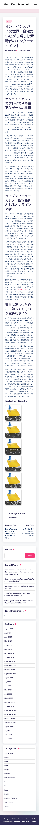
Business (7, 774)
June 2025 (8, 686)
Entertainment (9, 778)
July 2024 (7, 731)
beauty (7, 757)
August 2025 (9, 678)
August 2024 (9, 727)
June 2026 (8, 637)
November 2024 (10, 714)
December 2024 (10, 710)
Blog (9, 21)
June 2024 (8, 735)
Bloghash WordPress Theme (25, 821)
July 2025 (7, 682)
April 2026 (8, 645)
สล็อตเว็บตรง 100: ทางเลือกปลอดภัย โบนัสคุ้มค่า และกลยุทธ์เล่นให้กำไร (19, 580)
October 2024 (9, 718)
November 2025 (10, 665)
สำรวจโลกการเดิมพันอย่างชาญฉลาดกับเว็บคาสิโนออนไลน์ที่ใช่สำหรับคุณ (19, 594)
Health (6, 794)
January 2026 (9, 657)
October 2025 (9, 670)
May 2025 (8, 690)
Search (8, 549)
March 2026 (8, 649)
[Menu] (35, 4)
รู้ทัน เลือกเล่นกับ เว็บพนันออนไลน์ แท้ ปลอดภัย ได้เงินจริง (19, 587)
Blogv (6, 770)
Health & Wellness (10, 798)
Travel (6, 806)
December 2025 (10, 661)
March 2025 (8, 698)
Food (6, 790)
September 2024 (10, 722)
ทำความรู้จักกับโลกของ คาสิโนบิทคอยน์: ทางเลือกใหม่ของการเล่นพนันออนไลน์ (18, 602)
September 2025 (10, 674)
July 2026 (7, 633)
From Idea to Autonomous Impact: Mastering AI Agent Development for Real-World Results (18, 572)
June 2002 (8, 739)
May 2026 (8, 641)
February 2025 (9, 702)
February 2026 (9, 653)
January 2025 (9, 706)
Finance (7, 786)
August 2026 (9, 629)
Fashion (7, 782)
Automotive (8, 753)
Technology (8, 802)
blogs (6, 765)
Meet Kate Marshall (16, 4)
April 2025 (8, 694)
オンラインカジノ (23, 289)
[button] (12, 517)
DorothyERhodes (16, 513)
